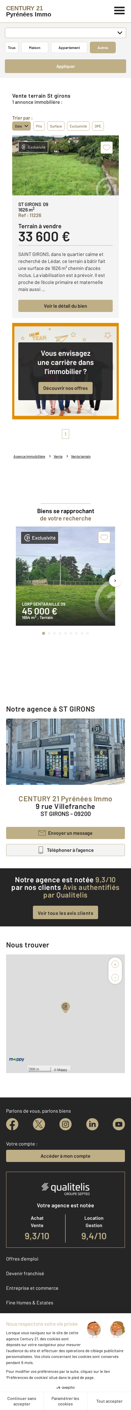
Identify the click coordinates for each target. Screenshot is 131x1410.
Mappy (62, 1069)
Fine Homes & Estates (29, 1302)
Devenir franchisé (25, 1273)
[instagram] (65, 1124)
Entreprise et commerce (32, 1288)
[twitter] (39, 1124)
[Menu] (119, 9)
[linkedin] (92, 1124)
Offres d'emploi (22, 1258)
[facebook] (12, 1124)
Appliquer (65, 66)
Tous (12, 47)
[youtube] (119, 1124)
